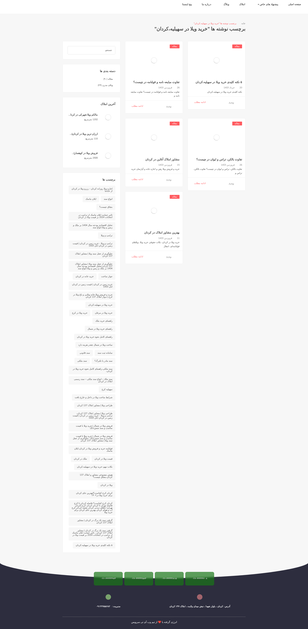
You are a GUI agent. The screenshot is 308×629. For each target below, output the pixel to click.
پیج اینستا (187, 4)
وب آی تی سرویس (141, 622)
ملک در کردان (80, 458)
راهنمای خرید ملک (103, 320)
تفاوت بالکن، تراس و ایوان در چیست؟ (219, 159)
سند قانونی (85, 352)
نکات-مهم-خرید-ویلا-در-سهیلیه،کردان (94, 466)
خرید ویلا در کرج (79, 312)
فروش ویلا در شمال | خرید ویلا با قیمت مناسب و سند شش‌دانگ (94, 427)
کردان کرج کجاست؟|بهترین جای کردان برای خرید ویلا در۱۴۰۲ (94, 494)
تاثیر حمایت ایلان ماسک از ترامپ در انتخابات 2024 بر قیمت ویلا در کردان (95, 216)
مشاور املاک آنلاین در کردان (162, 159)
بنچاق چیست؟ (105, 206)
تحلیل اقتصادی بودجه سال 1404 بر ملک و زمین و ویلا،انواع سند (92, 226)
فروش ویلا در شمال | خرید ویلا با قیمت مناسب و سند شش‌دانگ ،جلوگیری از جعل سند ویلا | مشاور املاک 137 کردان (92, 438)
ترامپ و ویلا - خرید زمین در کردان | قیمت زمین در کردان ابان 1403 (92, 244)
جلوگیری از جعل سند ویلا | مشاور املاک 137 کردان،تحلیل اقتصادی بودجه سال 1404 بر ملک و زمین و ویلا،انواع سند (93, 266)
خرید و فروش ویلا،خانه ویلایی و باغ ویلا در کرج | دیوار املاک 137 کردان (92, 295)
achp (231, 102)
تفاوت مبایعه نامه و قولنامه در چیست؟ (156, 82)
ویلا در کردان (106, 485)
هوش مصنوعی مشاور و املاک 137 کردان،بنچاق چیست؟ (96, 476)
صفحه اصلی (294, 4)
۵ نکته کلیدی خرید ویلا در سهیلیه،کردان (219, 82)
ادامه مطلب (200, 102)
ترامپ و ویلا (106, 235)
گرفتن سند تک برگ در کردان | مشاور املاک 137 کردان (94, 521)
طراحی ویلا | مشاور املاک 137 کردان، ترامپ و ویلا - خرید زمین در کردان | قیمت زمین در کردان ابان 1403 (92, 415)
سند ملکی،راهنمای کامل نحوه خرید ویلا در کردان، (92, 370)
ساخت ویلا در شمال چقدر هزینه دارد (95, 344)
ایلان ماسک (91, 198)
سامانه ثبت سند (105, 352)
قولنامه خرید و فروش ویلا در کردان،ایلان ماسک (93, 449)
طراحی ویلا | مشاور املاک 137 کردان (94, 405)
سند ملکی (82, 360)
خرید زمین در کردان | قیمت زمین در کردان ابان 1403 (92, 285)
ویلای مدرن (107, 85)
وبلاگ (226, 4)
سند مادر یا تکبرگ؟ (103, 360)
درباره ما (206, 4)
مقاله (237, 46)
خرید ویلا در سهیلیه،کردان (100, 304)
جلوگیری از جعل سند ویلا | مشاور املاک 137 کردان (93, 254)
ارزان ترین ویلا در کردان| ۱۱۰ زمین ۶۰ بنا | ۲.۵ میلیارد (83, 135)
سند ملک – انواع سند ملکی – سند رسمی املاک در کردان (93, 380)
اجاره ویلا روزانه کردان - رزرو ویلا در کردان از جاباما (92, 189)
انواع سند (108, 198)
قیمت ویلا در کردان (103, 458)
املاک (242, 4)
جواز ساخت (106, 276)
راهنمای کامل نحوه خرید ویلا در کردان (94, 336)
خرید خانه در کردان (85, 276)
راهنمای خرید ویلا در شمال (100, 328)
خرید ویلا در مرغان (103, 312)
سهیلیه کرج (107, 389)
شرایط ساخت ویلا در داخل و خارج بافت (93, 397)
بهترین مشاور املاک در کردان (162, 232)
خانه (243, 23)
